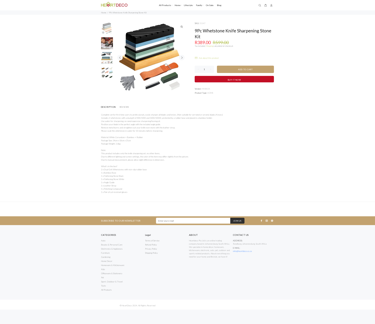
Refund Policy (151, 244)
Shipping (209, 46)
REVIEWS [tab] (124, 107)
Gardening (105, 257)
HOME (210, 93)
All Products (106, 290)
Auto (103, 240)
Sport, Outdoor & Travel (112, 281)
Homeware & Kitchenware (112, 265)
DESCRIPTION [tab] (108, 107)
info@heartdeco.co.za (242, 251)
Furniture (105, 253)
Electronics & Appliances (112, 249)
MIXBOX (206, 88)
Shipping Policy (151, 253)
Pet (102, 277)
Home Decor (106, 261)
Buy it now (234, 80)
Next (182, 57)
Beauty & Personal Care (111, 244)
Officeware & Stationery (111, 273)
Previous (120, 57)
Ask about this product (209, 58)
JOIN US (237, 221)
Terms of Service (152, 240)
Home (103, 12)
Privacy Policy (151, 249)
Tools (103, 285)
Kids (103, 269)
